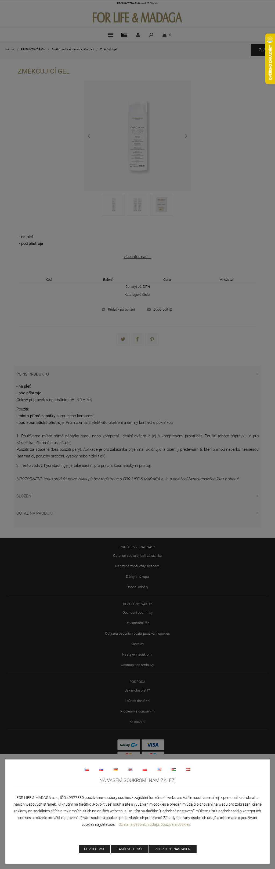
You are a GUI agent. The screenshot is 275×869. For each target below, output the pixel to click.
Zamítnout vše (130, 849)
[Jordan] (173, 769)
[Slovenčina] (101, 769)
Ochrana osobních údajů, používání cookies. (154, 824)
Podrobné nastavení (173, 849)
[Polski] (144, 769)
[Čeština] (86, 769)
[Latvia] (188, 769)
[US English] (159, 769)
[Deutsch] (115, 769)
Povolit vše (94, 849)
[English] (130, 769)
